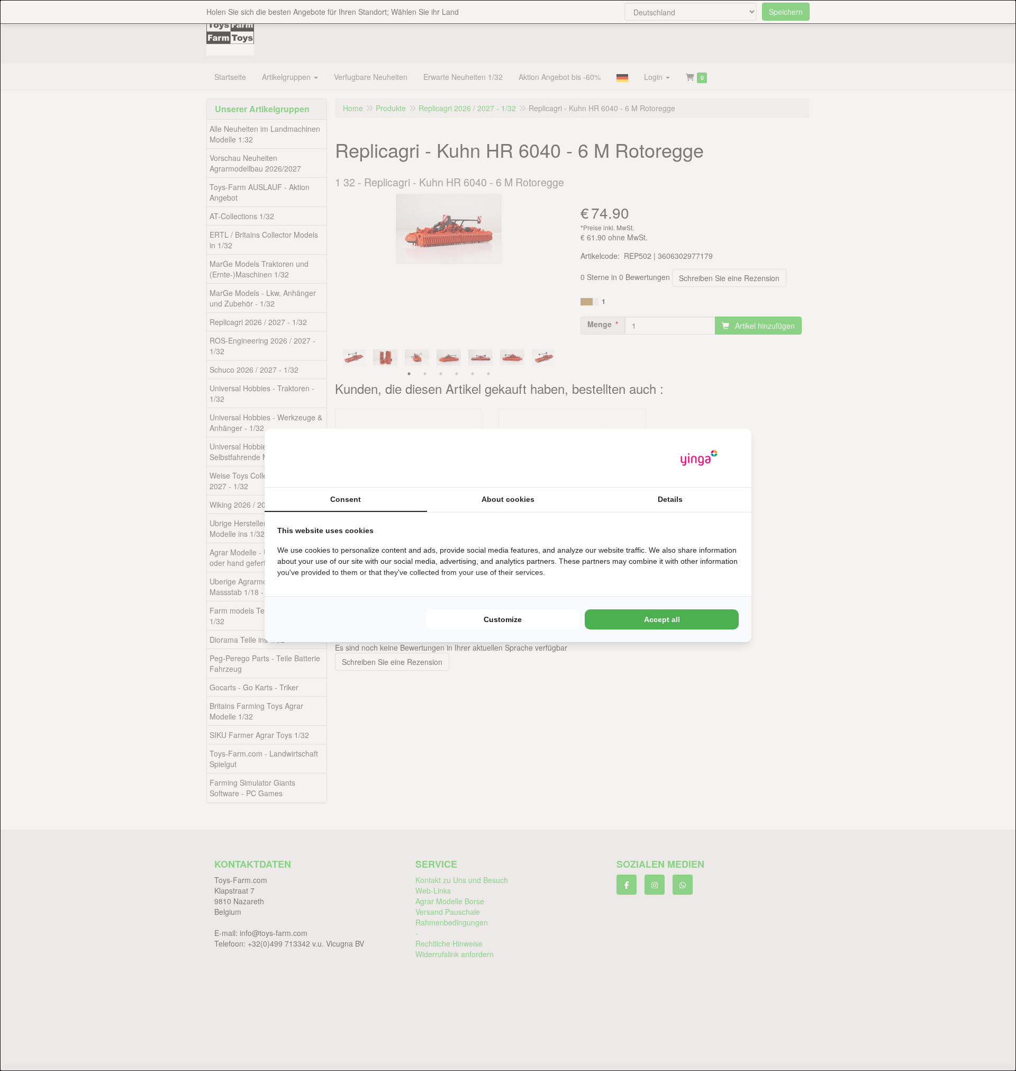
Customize (503, 619)
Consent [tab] (345, 499)
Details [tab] (670, 499)
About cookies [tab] (508, 499)
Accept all (662, 619)
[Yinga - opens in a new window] (699, 458)
